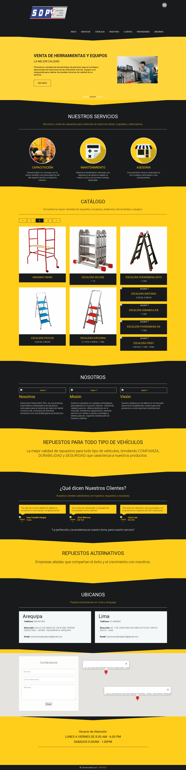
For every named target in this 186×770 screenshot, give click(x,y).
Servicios (85, 32)
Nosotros (114, 32)
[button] (137, 698)
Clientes (128, 32)
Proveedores (143, 32)
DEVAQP (102, 767)
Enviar (48, 704)
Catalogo (100, 32)
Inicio (73, 32)
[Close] (168, 690)
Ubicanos (158, 32)
